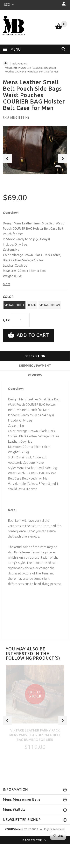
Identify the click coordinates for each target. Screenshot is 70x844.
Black (32, 305)
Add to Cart (32, 335)
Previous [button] (7, 158)
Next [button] (62, 158)
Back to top (33, 840)
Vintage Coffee (14, 305)
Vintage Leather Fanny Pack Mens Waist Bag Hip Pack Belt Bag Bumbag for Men (35, 735)
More (6, 284)
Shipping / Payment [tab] (35, 365)
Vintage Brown (49, 305)
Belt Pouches (19, 63)
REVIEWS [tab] (35, 375)
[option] (35, 150)
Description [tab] (34, 356)
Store (13, 829)
